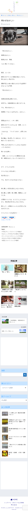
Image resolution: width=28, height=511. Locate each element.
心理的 (16, 234)
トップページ (7, 502)
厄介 (9, 238)
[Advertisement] (14, 250)
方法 (11, 234)
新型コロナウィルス (8, 240)
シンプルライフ (11, 231)
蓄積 (17, 240)
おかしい (5, 234)
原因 (21, 234)
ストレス (14, 236)
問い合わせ (14, 504)
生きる (4, 238)
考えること (12, 227)
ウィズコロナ (6, 236)
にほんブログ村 (5, 220)
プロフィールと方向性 (18, 502)
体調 (14, 238)
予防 (4, 231)
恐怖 (19, 238)
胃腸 (19, 231)
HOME (15, 499)
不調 (20, 236)
